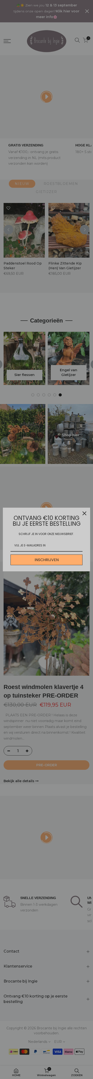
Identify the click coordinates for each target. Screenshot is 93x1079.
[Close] (84, 513)
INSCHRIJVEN (47, 560)
